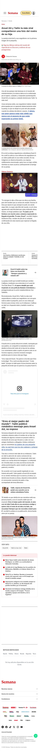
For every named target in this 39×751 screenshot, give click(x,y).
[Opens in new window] (6, 727)
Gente (10, 21)
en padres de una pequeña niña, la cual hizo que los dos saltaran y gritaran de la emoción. (19, 447)
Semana (4, 21)
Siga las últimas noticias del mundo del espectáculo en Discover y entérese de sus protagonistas (16, 47)
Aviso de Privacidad (9, 732)
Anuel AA (5, 548)
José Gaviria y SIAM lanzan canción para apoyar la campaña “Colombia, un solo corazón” (14, 257)
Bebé (25, 548)
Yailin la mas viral (16, 548)
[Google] (3, 727)
